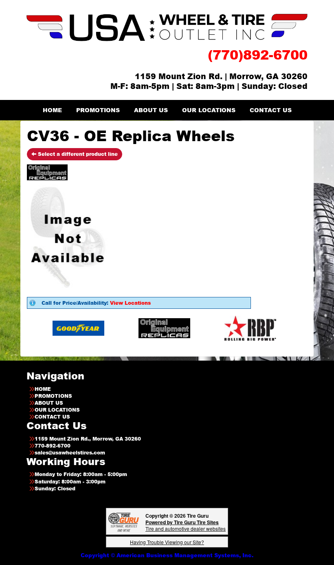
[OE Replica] (149, 327)
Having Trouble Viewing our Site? (167, 541)
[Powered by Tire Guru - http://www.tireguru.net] (123, 521)
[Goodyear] (63, 327)
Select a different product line (77, 154)
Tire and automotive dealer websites (185, 525)
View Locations (130, 302)
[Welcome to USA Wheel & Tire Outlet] (167, 27)
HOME (52, 110)
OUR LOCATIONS (208, 110)
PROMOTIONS (98, 110)
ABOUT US (151, 110)
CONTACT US (271, 110)
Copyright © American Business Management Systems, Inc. (167, 555)
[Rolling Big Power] (235, 327)
